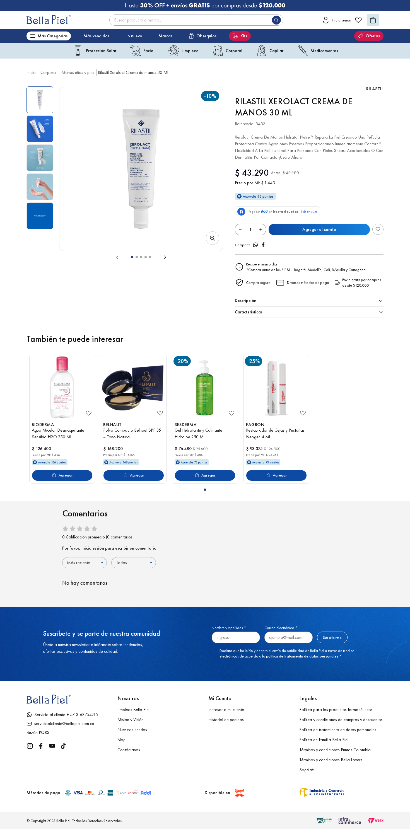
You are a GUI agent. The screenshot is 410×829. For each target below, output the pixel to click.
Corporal (48, 72)
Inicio (31, 72)
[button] (141, 169)
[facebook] (263, 245)
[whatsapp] (255, 245)
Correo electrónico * (280, 627)
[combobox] (196, 20)
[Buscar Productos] (277, 20)
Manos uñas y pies (77, 72)
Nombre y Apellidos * (229, 627)
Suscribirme (332, 637)
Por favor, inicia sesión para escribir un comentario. (110, 548)
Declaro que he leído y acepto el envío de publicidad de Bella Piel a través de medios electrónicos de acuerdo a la (287, 653)
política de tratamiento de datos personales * (303, 656)
